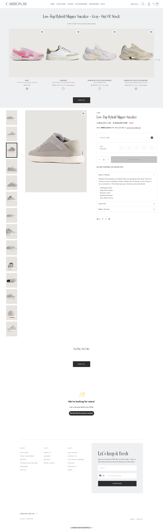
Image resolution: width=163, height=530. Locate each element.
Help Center (72, 452)
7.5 (137, 148)
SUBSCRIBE (117, 483)
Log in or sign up (134, 128)
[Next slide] (157, 59)
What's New (24, 452)
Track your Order (27, 456)
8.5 (144, 148)
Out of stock (134, 159)
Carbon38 (29, 519)
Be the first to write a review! (81, 413)
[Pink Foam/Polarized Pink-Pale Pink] (27, 88)
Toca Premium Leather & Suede (63, 82)
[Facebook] (102, 219)
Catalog (71, 463)
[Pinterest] (109, 219)
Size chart (103, 148)
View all (81, 100)
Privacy (140, 519)
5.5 (122, 148)
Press (70, 470)
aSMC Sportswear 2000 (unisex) (136, 82)
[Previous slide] (6, 59)
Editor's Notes (104, 175)
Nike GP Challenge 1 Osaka (27, 82)
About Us (47, 452)
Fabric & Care (104, 209)
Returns (23, 459)
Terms (132, 519)
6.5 (129, 148)
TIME (99, 113)
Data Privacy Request (76, 459)
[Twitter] (106, 219)
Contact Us (72, 456)
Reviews (47, 459)
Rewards (47, 456)
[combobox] (102, 475)
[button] (81, 527)
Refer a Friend (49, 463)
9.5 (151, 148)
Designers (24, 466)
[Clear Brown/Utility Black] (136, 88)
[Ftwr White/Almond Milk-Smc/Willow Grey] (99, 88)
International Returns (29, 463)
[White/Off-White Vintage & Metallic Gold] (63, 88)
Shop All (23, 470)
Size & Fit (102, 204)
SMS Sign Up (72, 466)
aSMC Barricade (100, 82)
